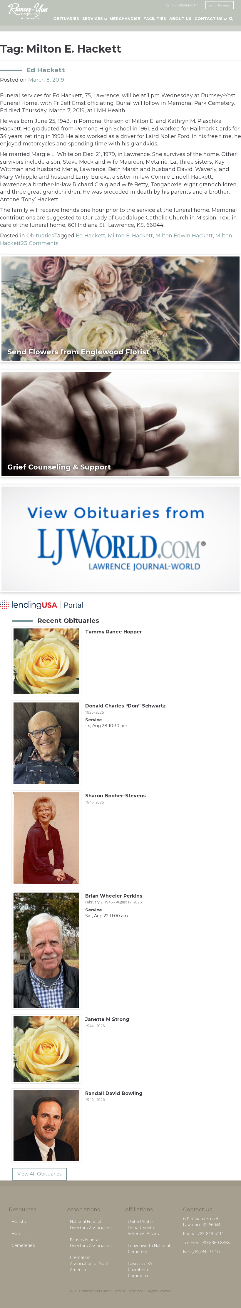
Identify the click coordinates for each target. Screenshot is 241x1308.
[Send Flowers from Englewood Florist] (120, 308)
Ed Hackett (45, 70)
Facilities (154, 18)
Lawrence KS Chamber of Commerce (140, 1269)
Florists (19, 1221)
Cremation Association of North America (90, 1263)
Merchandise (125, 18)
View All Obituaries (39, 1174)
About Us (180, 18)
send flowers (219, 5)
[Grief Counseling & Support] (120, 423)
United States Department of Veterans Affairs (143, 1227)
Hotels (18, 1233)
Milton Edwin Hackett (184, 235)
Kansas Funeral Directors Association (91, 1242)
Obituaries (66, 18)
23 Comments (39, 243)
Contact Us (208, 18)
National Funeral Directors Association (91, 1224)
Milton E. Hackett (130, 235)
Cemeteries (23, 1245)
